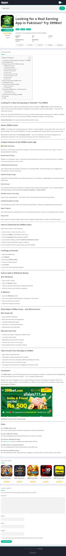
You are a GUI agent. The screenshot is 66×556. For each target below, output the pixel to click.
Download (9, 30)
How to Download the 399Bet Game (12, 80)
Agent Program (8, 77)
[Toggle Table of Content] (29, 58)
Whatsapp (60, 45)
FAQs (5, 98)
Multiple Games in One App (11, 74)
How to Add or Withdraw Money (11, 84)
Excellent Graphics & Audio (11, 75)
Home (17, 16)
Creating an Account (8, 82)
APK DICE (40, 548)
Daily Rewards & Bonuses (11, 69)
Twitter (30, 45)
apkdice (23, 232)
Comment (4, 495)
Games (28, 29)
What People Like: (9, 91)
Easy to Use (7, 79)
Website (3, 530)
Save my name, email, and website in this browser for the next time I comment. (23, 538)
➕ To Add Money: (9, 86)
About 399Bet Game (8, 62)
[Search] (62, 8)
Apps (21, 16)
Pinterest (40, 45)
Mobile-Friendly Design (10, 70)
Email (2, 523)
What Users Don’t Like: (10, 92)
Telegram (50, 45)
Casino (22, 29)
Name (3, 516)
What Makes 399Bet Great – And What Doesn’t (14, 89)
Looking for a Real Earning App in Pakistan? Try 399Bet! (17, 60)
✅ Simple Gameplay (9, 65)
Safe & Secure (8, 72)
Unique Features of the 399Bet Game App (13, 64)
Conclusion (6, 96)
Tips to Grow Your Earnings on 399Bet (12, 94)
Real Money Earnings (10, 67)
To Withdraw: (8, 87)
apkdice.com (7, 441)
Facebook (21, 45)
